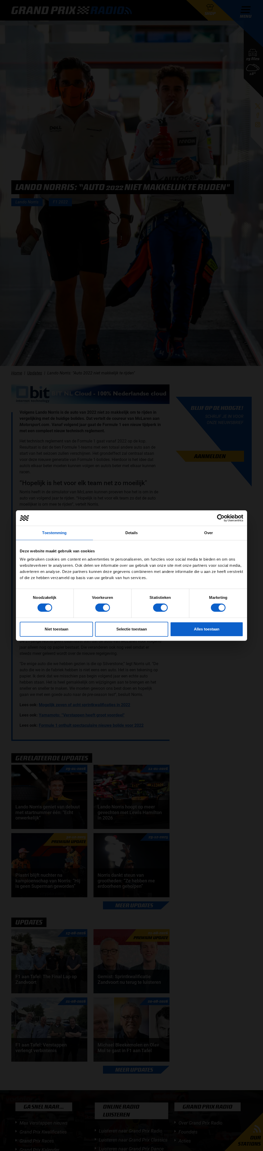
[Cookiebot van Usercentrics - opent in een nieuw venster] (220, 518)
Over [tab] (208, 533)
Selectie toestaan (131, 629)
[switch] (102, 607)
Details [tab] (131, 533)
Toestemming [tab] (54, 533)
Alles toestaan (206, 629)
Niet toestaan (56, 629)
